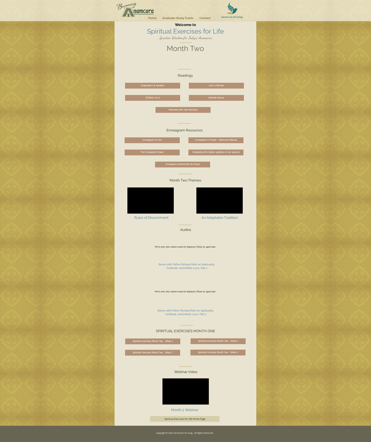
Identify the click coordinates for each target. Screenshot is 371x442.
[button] (178, 18)
